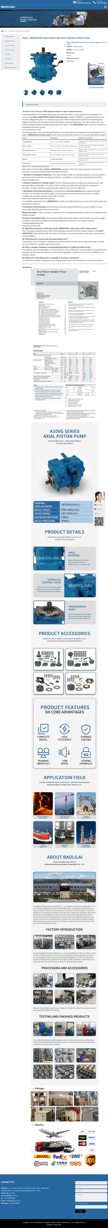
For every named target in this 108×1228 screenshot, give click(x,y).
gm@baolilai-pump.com (84, 3)
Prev (23, 92)
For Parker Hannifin (10, 45)
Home (5, 31)
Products (11, 31)
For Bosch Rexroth (9, 41)
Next (63, 92)
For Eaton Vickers (9, 63)
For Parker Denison (10, 50)
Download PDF (97, 87)
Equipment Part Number (22, 31)
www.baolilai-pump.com (33, 223)
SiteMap (49, 1225)
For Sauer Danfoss (9, 36)
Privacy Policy (57, 1225)
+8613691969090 (102, 3)
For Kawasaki (8, 59)
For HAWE (7, 54)
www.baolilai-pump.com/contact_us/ (66, 163)
